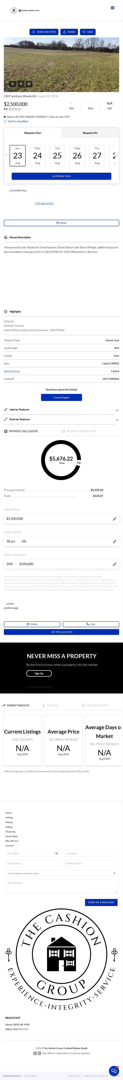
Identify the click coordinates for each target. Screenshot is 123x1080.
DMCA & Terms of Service (96, 1076)
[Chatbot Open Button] (114, 1071)
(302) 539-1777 (20, 1029)
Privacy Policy (74, 1076)
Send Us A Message (101, 902)
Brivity (17, 1076)
